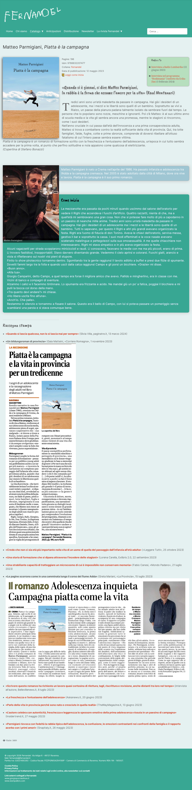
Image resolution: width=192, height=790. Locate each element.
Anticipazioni (53, 31)
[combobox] (167, 31)
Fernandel (76, 67)
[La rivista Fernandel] (120, 31)
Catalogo (35, 31)
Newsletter (88, 31)
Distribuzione (71, 31)
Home (9, 31)
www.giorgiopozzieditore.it (17, 778)
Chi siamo (21, 31)
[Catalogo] (41, 31)
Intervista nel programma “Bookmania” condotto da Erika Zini (168, 78)
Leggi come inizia (74, 74)
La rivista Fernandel (108, 31)
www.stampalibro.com (15, 781)
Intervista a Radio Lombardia (167, 67)
